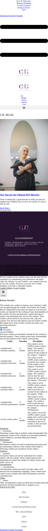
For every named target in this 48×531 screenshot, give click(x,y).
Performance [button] (5, 440)
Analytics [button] (3, 451)
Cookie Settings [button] (6, 288)
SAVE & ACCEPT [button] (7, 487)
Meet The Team (11, 266)
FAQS (24, 516)
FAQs (18, 269)
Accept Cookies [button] (19, 288)
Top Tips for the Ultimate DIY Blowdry (20, 195)
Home (24, 492)
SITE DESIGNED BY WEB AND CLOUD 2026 (24, 273)
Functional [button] (4, 428)
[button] (24, 108)
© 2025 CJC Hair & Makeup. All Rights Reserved (24, 255)
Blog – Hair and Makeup (32, 266)
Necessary (7, 330)
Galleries (24, 521)
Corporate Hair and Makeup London (24, 507)
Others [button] (2, 478)
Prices (8, 269)
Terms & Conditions (33, 269)
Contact (24, 526)
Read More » (5, 208)
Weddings (24, 502)
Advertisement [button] (5, 465)
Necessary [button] (4, 327)
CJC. (24, 238)
